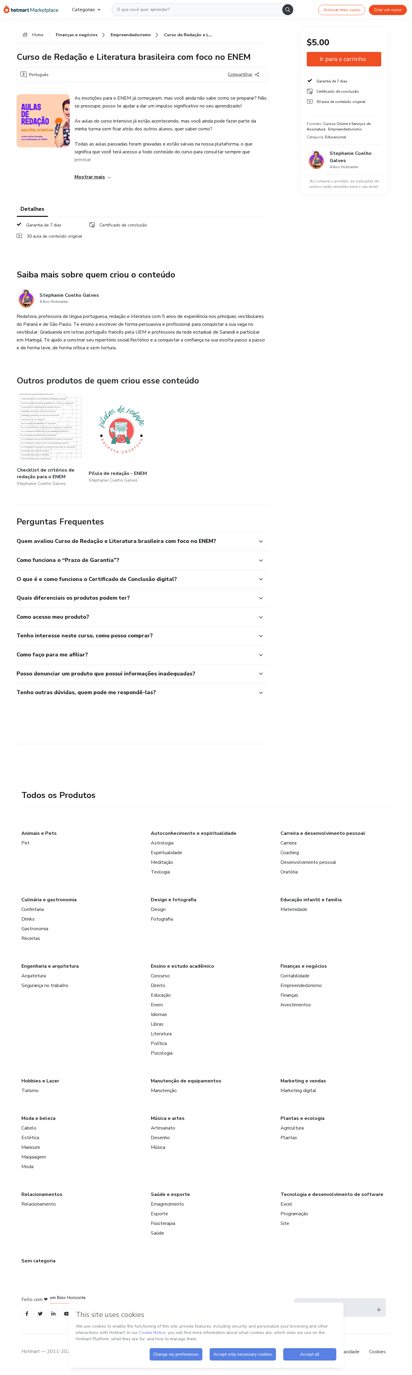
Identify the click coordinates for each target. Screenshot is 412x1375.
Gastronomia (34, 928)
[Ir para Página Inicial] (33, 9)
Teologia (160, 872)
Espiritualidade (166, 852)
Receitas (30, 938)
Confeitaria (32, 909)
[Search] (287, 9)
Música (158, 1147)
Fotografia (162, 919)
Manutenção (164, 1090)
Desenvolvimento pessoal (308, 862)
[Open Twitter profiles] (40, 1314)
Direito (158, 985)
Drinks (28, 919)
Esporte (159, 1213)
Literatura (161, 1033)
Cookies (377, 1351)
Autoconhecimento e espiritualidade (193, 833)
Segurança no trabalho (44, 985)
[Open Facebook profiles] (27, 1314)
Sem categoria (38, 1261)
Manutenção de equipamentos (186, 1081)
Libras (157, 1024)
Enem (157, 1005)
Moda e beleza (38, 1118)
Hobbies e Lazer (40, 1081)
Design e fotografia (173, 899)
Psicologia (162, 1053)
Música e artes (168, 1118)
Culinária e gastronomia (49, 899)
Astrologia (162, 843)
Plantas (288, 1137)
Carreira (288, 843)
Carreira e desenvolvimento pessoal (322, 833)
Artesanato (163, 1128)
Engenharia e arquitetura (50, 966)
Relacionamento (38, 1204)
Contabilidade (294, 976)
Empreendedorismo (301, 985)
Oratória (289, 872)
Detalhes (32, 209)
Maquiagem (33, 1157)
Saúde (157, 1233)
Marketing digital (298, 1090)
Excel (286, 1204)
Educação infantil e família (311, 899)
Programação (294, 1213)
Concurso (160, 976)
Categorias (83, 9)
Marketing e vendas (303, 1081)
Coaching (289, 852)
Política (159, 1043)
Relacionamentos (41, 1194)
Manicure (30, 1147)
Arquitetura (33, 976)
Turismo (30, 1090)
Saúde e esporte (170, 1194)
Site (284, 1223)
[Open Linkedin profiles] (53, 1314)
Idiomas (159, 1014)
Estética (30, 1137)
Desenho (160, 1137)
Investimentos (295, 1005)
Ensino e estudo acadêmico (182, 966)
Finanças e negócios (303, 966)
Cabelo (28, 1128)
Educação (161, 995)
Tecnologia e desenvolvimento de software (331, 1194)
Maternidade (293, 909)
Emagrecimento (167, 1204)
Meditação (162, 862)
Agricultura (292, 1128)
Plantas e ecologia (302, 1118)
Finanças (289, 995)
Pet (25, 843)
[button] (135, 541)
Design (158, 909)
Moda (27, 1166)
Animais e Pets (39, 833)
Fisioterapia (163, 1223)
